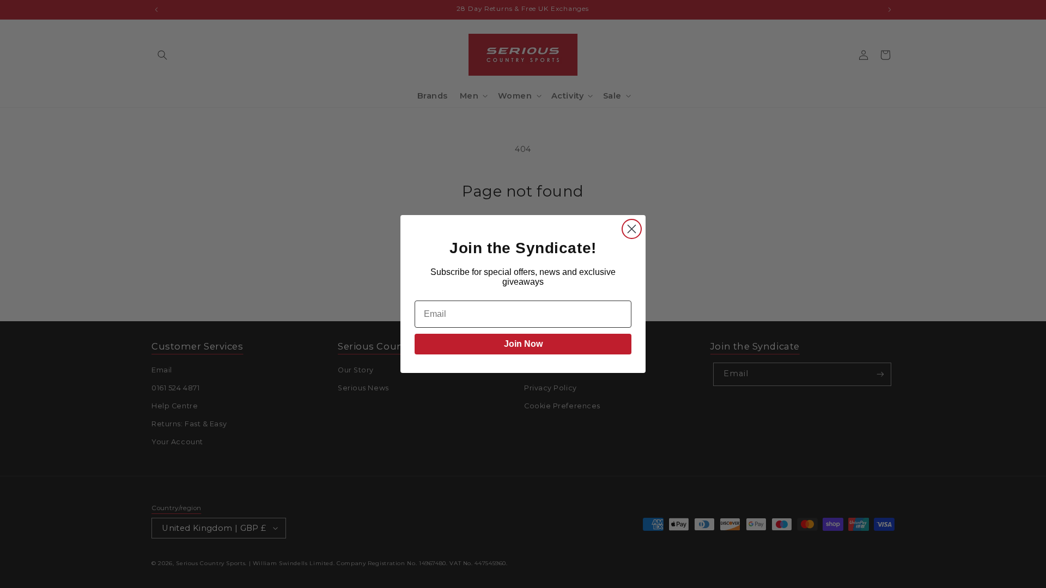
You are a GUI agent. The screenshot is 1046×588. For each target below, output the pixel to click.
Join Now (523, 343)
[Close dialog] (631, 228)
